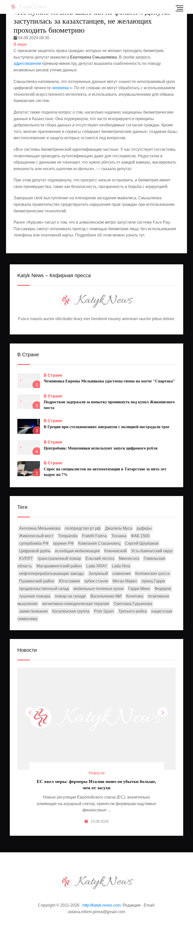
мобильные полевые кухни (98, 588)
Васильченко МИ (106, 596)
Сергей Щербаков (142, 543)
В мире (20, 44)
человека (61, 88)
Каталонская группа (70, 611)
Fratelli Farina (94, 536)
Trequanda (67, 536)
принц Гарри (153, 581)
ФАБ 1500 (140, 536)
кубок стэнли (96, 581)
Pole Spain (104, 611)
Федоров (163, 588)
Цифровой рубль (35, 551)
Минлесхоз (129, 558)
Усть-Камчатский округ (152, 551)
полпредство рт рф (83, 528)
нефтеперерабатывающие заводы (51, 573)
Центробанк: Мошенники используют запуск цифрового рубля (101, 448)
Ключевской (115, 551)
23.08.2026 (99, 821)
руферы (144, 528)
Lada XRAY (96, 566)
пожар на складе (70, 596)
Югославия (69, 581)
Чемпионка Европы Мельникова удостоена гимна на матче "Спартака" (109, 381)
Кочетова (134, 596)
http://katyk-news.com (101, 905)
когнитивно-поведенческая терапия (75, 604)
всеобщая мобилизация (77, 551)
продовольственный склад (44, 588)
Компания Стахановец (99, 543)
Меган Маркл (125, 581)
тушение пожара (34, 596)
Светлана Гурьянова (133, 604)
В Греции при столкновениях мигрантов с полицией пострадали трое (106, 427)
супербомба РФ (34, 543)
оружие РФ (63, 543)
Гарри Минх (139, 588)
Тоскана (118, 536)
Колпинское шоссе (152, 573)
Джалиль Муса (118, 528)
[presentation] (30, 712)
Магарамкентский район (59, 566)
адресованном (28, 63)
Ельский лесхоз (99, 558)
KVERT (26, 558)
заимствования (33, 611)
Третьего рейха (132, 611)
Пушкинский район (36, 581)
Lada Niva (121, 566)
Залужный (98, 573)
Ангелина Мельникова (39, 528)
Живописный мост (36, 536)
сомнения (121, 573)
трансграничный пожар (59, 558)
